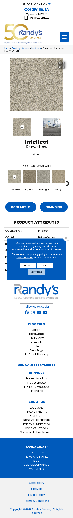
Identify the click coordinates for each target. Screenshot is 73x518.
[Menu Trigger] (64, 37)
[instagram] (32, 312)
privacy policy (38, 254)
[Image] (58, 176)
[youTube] (45, 312)
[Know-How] (14, 176)
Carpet (25, 48)
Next (67, 125)
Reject (45, 265)
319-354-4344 (39, 18)
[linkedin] (39, 312)
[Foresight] (43, 176)
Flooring (16, 48)
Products (36, 48)
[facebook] (26, 312)
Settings (36, 272)
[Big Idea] (29, 176)
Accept (28, 265)
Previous (5, 125)
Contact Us (20, 207)
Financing (54, 207)
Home (7, 48)
